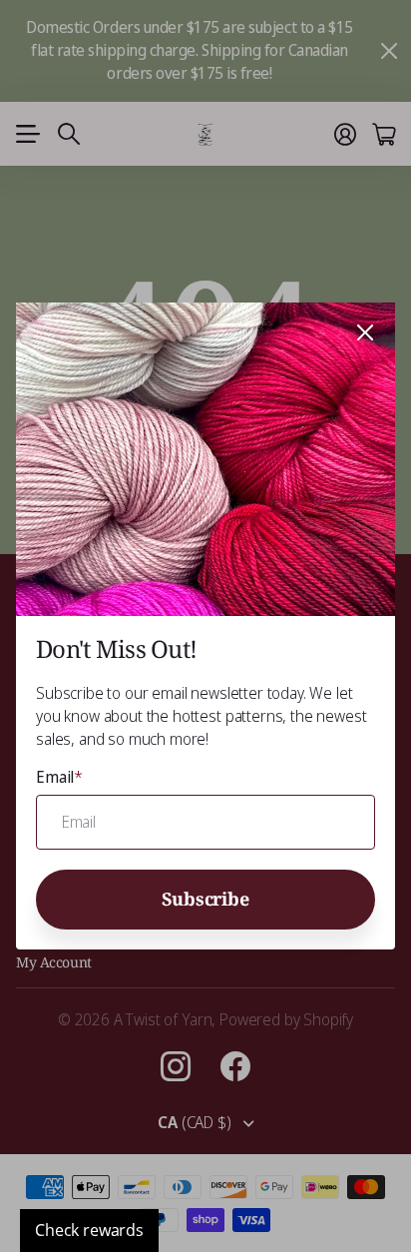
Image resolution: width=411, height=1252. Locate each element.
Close (365, 332)
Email (59, 777)
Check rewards (89, 1230)
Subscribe (205, 898)
